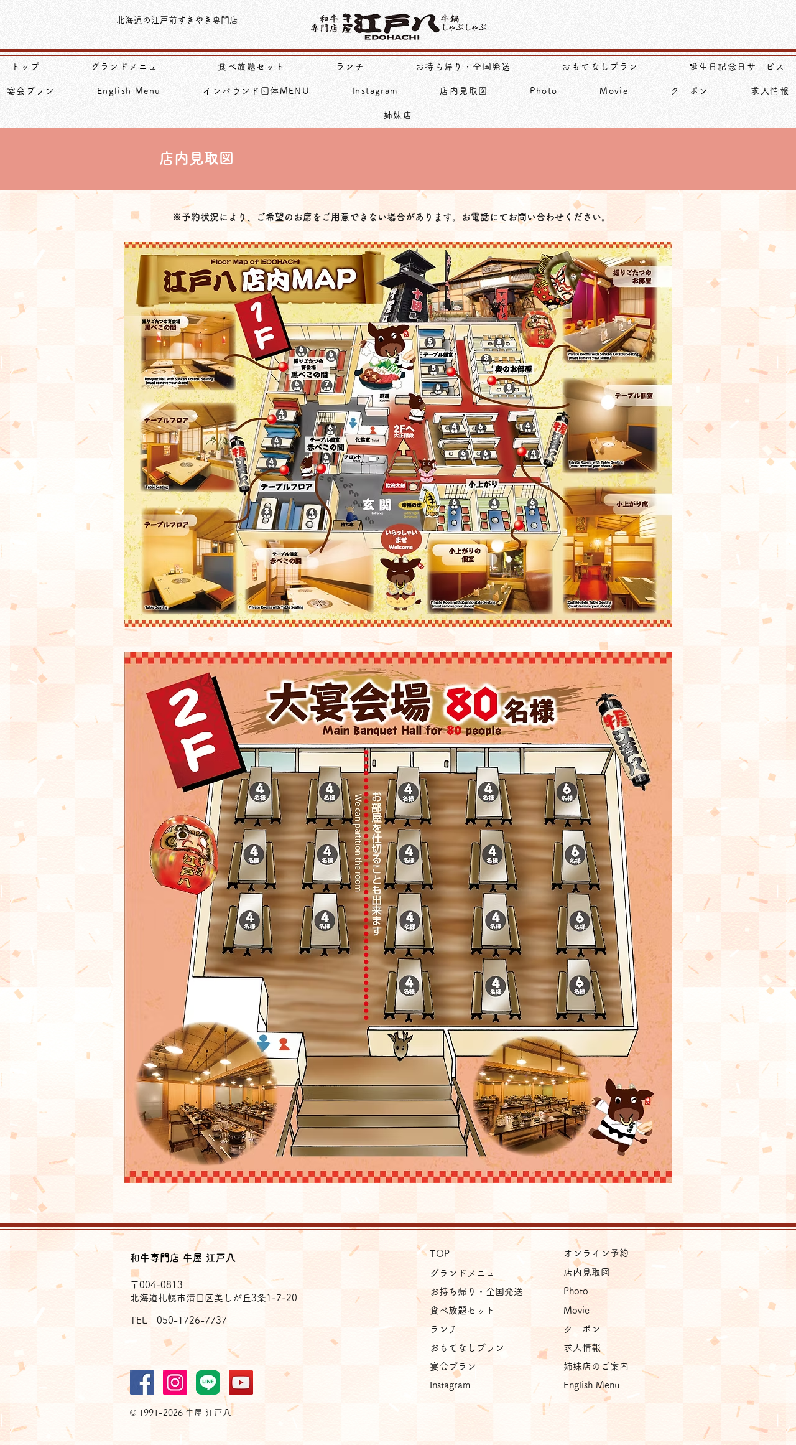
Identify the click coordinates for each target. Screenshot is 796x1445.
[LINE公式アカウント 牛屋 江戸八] (208, 1382)
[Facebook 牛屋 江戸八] (142, 1382)
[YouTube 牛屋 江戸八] (241, 1382)
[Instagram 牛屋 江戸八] (175, 1382)
